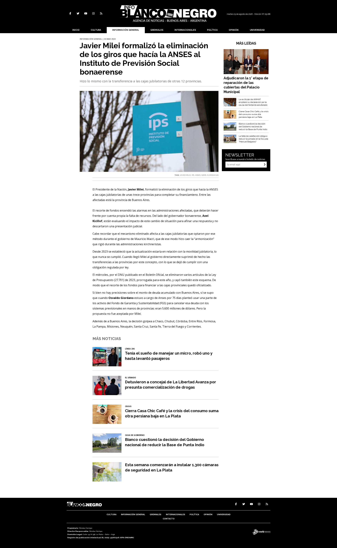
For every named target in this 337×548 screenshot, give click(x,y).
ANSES (197, 175)
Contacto (168, 519)
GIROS (203, 175)
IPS (193, 175)
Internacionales (185, 30)
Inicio (76, 30)
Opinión (234, 30)
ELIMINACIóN (213, 175)
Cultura (96, 30)
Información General (125, 30)
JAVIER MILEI (185, 175)
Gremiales (156, 30)
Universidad (257, 30)
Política (212, 30)
